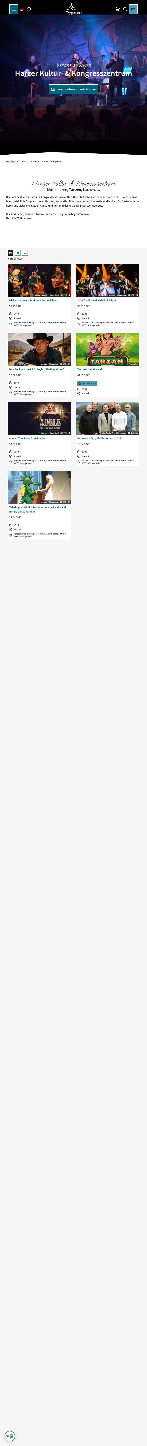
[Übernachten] (133, 9)
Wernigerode (12, 161)
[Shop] (118, 9)
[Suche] (125, 9)
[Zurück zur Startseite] (73, 9)
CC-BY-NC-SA (65, 364)
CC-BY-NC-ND (65, 295)
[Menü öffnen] (13, 9)
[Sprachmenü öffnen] (21, 9)
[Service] (29, 9)
